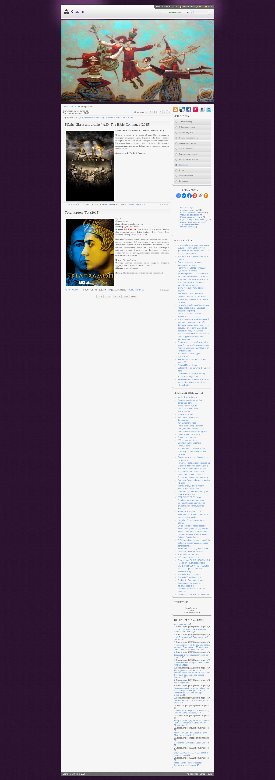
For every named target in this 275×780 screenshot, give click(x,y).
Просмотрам (127, 117)
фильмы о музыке (182, 624)
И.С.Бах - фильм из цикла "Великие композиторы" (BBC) (190, 630)
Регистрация (189, 7)
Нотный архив (184, 351)
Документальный (188, 224)
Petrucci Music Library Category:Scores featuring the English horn (194, 368)
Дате (80, 117)
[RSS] (175, 109)
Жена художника (181, 683)
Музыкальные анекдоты (191, 217)
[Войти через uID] (178, 195)
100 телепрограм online (188, 557)
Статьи (75, 107)
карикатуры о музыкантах (192, 222)
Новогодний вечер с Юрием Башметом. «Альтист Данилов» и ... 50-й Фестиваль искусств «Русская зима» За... (192, 647)
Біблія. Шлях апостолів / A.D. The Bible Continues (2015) (107, 124)
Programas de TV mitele (188, 554)
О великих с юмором (189, 215)
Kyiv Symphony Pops (187, 423)
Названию (90, 117)
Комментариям (113, 117)
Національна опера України (190, 426)
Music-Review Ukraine (187, 397)
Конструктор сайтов (196, 774)
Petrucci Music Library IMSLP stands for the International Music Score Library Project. (193, 382)
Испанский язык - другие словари (193, 549)
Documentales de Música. (189, 434)
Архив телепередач (187, 437)
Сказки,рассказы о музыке (192, 212)
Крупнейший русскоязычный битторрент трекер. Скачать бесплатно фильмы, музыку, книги (193, 474)
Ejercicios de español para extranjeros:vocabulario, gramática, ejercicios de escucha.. (193, 514)
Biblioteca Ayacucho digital (189, 574)
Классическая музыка (187, 406)
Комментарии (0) (136, 204)
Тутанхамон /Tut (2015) (82, 212)
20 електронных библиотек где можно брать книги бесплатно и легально (192, 452)
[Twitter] (208, 109)
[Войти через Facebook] (189, 195)
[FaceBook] (188, 109)
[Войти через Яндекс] (194, 195)
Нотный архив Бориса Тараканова (193, 305)
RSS (210, 7)
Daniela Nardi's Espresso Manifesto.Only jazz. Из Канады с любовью (191, 711)
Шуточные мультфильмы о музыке (195, 220)
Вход (201, 7)
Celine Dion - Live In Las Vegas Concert (191, 743)
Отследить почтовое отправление (193, 594)
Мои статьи (185, 208)
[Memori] (195, 109)
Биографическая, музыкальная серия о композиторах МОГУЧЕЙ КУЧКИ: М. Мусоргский (192, 722)
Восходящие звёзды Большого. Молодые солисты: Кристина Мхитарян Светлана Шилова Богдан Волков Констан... (192, 673)
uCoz (210, 774)
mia (110, 204)
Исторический (72, 204)
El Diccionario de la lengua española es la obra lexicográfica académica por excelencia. (194, 543)
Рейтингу (100, 117)
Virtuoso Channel (185, 414)
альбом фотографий (189, 210)
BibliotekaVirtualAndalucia (189, 577)
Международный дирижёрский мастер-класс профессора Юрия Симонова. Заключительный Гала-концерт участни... (191, 691)
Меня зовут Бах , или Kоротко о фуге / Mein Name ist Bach (191, 734)
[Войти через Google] (200, 195)
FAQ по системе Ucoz (187, 440)
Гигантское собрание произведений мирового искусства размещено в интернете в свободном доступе (194, 466)
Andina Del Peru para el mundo (191, 580)
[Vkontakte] (202, 109)
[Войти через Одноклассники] (206, 195)
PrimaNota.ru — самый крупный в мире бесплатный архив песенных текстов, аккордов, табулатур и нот (193, 345)
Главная (66, 107)
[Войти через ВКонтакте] (184, 195)
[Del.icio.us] (182, 109)
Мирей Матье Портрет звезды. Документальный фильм (188, 764)
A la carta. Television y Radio (190, 551)
